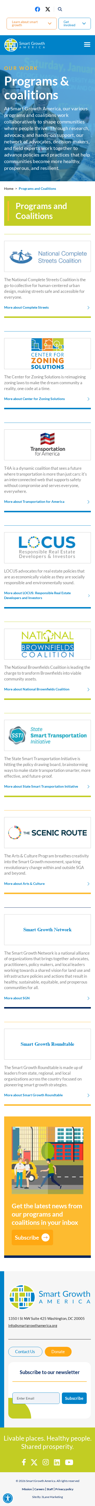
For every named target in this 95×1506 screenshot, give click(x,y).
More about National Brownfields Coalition (36, 689)
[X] (47, 9)
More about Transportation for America (34, 502)
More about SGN (17, 998)
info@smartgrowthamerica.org (32, 1325)
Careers (39, 1489)
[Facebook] (37, 9)
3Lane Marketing (52, 1497)
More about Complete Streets (26, 307)
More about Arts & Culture (24, 884)
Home (8, 189)
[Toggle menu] (87, 44)
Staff (50, 1489)
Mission (27, 1489)
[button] (58, 9)
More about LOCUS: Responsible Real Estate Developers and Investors (37, 595)
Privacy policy (64, 1489)
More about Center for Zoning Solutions (34, 399)
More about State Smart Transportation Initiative (41, 786)
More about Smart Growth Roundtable (33, 1095)
